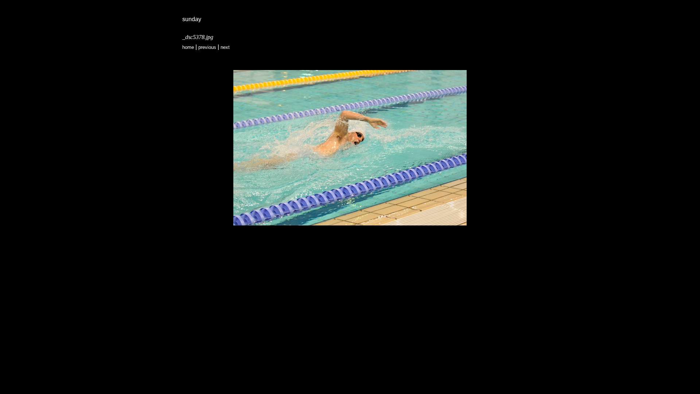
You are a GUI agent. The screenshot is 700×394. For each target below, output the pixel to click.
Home (188, 47)
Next (225, 47)
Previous (207, 47)
